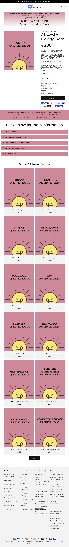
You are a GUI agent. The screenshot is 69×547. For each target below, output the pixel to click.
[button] (3, 6)
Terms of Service (9, 484)
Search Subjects (9, 505)
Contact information (40, 543)
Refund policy (40, 541)
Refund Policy (8, 492)
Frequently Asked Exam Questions (9, 475)
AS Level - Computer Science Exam (49, 449)
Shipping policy (29, 543)
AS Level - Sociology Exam (19, 306)
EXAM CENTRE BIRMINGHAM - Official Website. (22, 541)
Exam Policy (8, 488)
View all (34, 458)
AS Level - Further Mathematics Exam (50, 402)
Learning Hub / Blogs (10, 502)
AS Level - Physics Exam (19, 258)
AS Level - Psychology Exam (50, 258)
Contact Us (7, 509)
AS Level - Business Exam (19, 354)
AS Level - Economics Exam (50, 354)
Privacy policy (48, 541)
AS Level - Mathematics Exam (19, 402)
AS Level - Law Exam (50, 306)
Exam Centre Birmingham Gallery (10, 497)
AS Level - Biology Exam (19, 210)
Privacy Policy (8, 480)
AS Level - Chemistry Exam (50, 210)
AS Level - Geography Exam (19, 449)
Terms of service (58, 541)
